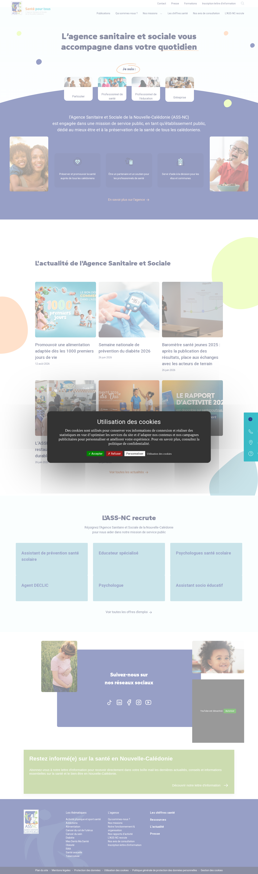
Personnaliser (134, 453)
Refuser (115, 453)
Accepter (96, 453)
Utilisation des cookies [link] (159, 453)
